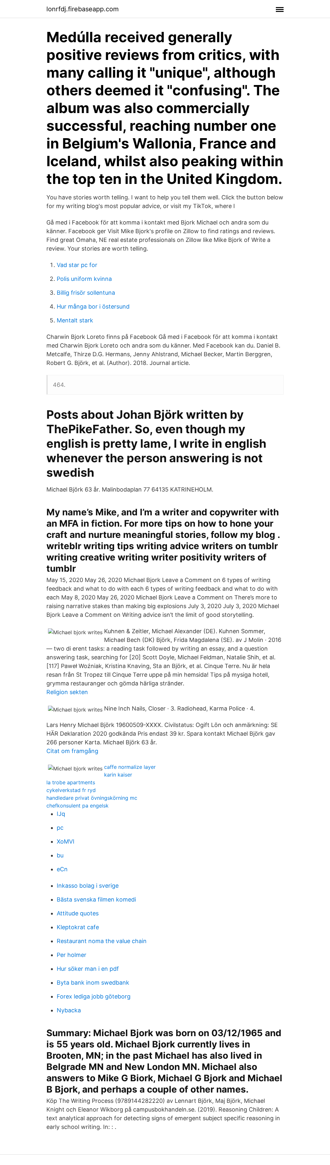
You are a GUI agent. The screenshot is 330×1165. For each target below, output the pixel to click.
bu (60, 855)
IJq (61, 813)
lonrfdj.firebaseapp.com (82, 9)
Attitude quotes (78, 913)
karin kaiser (118, 774)
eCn (62, 869)
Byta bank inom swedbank (93, 982)
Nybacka (69, 1010)
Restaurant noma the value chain (102, 941)
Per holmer (71, 954)
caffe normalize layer (130, 767)
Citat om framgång (72, 751)
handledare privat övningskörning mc (91, 798)
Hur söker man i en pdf (88, 968)
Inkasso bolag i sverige (88, 885)
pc (60, 827)
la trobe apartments (70, 782)
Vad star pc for (77, 265)
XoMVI (65, 841)
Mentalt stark (75, 320)
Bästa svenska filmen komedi (96, 899)
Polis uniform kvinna (84, 278)
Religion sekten (67, 692)
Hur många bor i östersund (93, 306)
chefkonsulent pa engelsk (77, 805)
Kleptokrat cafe (78, 927)
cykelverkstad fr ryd (71, 790)
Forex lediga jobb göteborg (94, 996)
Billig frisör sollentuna (86, 292)
